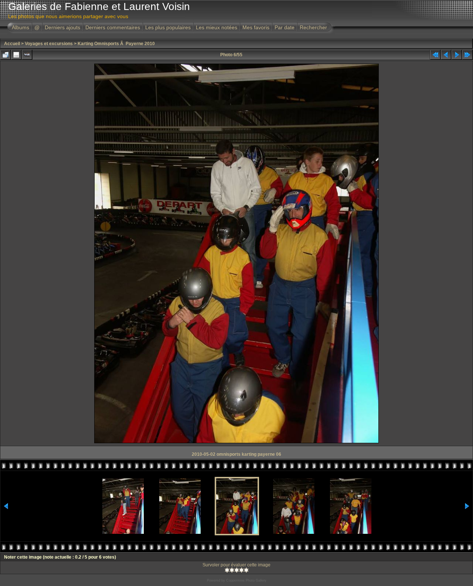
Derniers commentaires (112, 27)
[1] (227, 570)
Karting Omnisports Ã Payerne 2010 (116, 43)
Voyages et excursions (49, 43)
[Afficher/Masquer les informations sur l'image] (16, 55)
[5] (246, 570)
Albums (20, 27)
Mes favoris (255, 27)
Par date (285, 27)
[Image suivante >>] (457, 55)
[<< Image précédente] (446, 55)
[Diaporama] (27, 55)
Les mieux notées (216, 27)
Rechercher (313, 27)
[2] (231, 570)
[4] (241, 570)
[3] (236, 570)
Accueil (12, 43)
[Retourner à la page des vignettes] (5, 55)
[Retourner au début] (435, 55)
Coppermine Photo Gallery (246, 580)
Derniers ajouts (62, 27)
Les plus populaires (168, 27)
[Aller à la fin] (467, 55)
